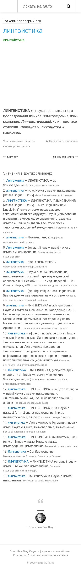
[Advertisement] (40, 76)
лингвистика (15, 190)
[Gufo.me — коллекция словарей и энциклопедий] (8, 6)
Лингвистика (15, 180)
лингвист (12, 156)
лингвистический (64, 156)
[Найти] (69, 6)
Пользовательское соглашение (48, 555)
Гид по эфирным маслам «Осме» (49, 551)
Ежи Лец (22, 551)
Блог (13, 551)
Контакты (19, 555)
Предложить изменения (63, 141)
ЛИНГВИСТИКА (16, 201)
